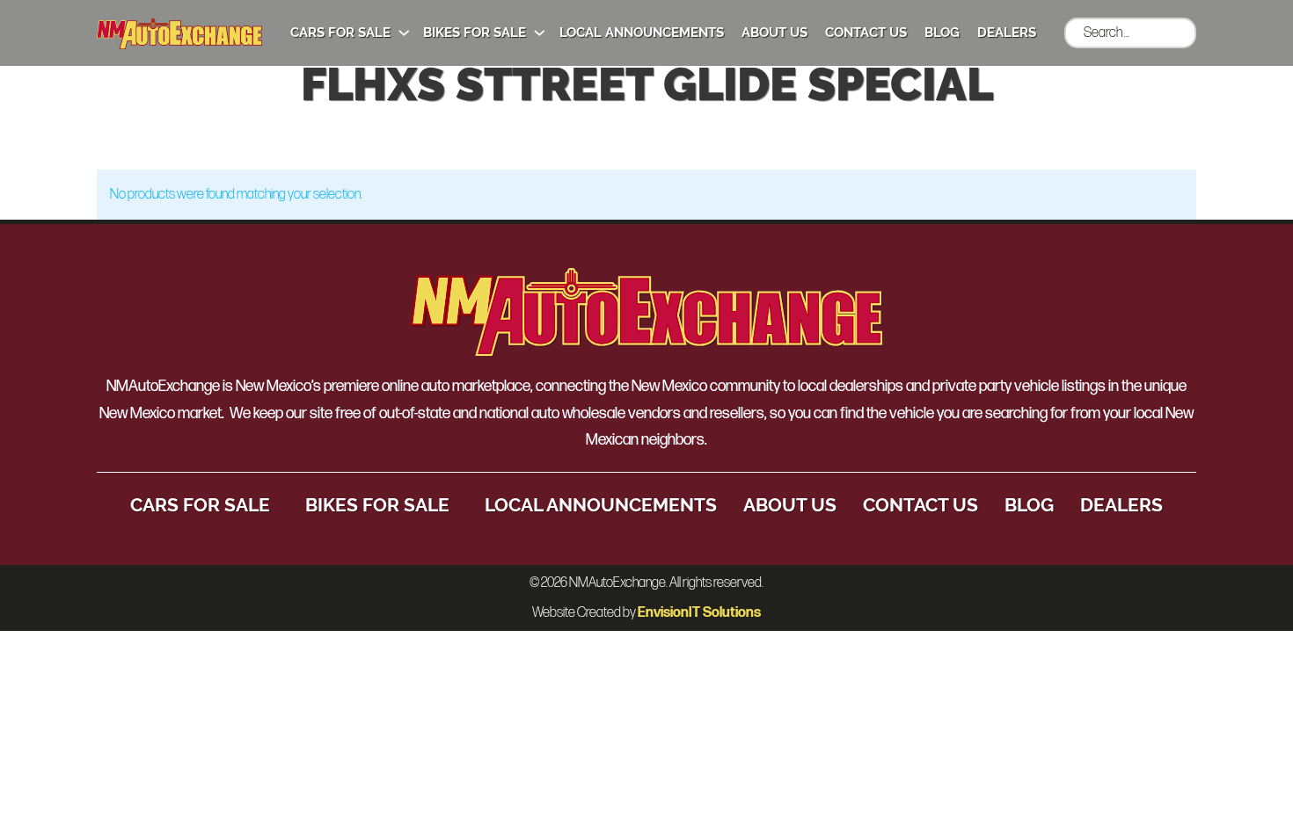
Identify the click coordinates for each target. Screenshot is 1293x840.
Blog (942, 32)
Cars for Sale (340, 32)
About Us (774, 32)
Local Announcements (641, 32)
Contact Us (866, 32)
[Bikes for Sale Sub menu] (539, 33)
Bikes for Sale (474, 32)
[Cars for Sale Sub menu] (404, 33)
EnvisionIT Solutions (699, 613)
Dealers (1006, 32)
